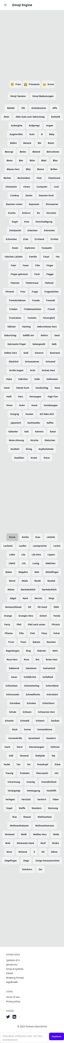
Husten (29, 414)
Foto (22, 291)
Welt (7, 843)
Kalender (13, 431)
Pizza (44, 633)
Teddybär (40, 755)
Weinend (9, 834)
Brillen (53, 169)
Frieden (13, 309)
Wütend (22, 851)
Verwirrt (41, 799)
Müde (25, 580)
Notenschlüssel (13, 607)
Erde (25, 239)
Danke (28, 195)
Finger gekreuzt (19, 274)
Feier (13, 265)
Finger (49, 265)
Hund (34, 405)
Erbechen (32, 230)
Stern (20, 746)
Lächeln (51, 537)
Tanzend (24, 755)
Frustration (15, 317)
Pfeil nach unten (36, 624)
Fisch (37, 274)
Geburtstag (10, 335)
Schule (12, 711)
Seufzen (55, 720)
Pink (32, 633)
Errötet (54, 239)
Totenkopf (42, 764)
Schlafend (48, 676)
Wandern (36, 808)
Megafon (23, 572)
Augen (49, 125)
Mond (12, 580)
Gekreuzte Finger (16, 344)
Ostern (43, 615)
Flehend (49, 282)
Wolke (55, 843)
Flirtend (9, 291)
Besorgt (9, 151)
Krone (12, 537)
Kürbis (25, 537)
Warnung (53, 808)
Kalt (26, 431)
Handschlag (42, 387)
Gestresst (55, 352)
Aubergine (16, 125)
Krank (34, 457)
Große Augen (16, 370)
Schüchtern (48, 703)
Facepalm (47, 247)
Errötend (39, 239)
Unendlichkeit (48, 781)
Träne (57, 764)
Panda (56, 615)
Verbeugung (33, 790)
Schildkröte (30, 676)
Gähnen (11, 326)
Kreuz (47, 457)
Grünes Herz (48, 370)
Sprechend (34, 738)
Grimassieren (32, 361)
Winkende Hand (25, 843)
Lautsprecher (40, 545)
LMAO (12, 563)
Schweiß (24, 720)
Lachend (7, 545)
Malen (8, 572)
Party (7, 624)
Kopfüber (19, 457)
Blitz (28, 169)
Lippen (51, 554)
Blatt (43, 160)
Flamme (15, 282)
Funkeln (32, 317)
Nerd (25, 598)
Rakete (36, 641)
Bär (39, 142)
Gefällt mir (28, 335)
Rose (26, 659)
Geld (25, 352)
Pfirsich (56, 624)
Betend (36, 151)
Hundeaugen (51, 405)
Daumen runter (14, 204)
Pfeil (19, 624)
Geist (57, 335)
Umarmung (14, 781)
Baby (51, 134)
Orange (8, 615)
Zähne (54, 851)
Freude (36, 300)
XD (42, 851)
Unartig (31, 781)
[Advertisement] (32, 44)
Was (14, 816)
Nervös (38, 598)
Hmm (9, 405)
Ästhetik (55, 116)
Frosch (51, 309)
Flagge (49, 274)
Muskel (51, 580)
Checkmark (54, 177)
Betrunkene (53, 151)
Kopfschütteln (46, 448)
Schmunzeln (12, 694)
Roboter (41, 650)
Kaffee (50, 422)
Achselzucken (38, 107)
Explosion (30, 247)
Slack (15, 729)
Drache (12, 212)
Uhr (57, 773)
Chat (39, 177)
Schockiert (52, 694)
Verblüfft (51, 790)
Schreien (31, 703)
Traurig (9, 773)
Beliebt (11, 107)
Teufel (7, 764)
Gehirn (44, 335)
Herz (20, 396)
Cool (56, 186)
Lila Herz (36, 554)
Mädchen (50, 563)
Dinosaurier (52, 204)
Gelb (54, 344)
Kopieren (56, 1036)
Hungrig (14, 414)
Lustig (35, 563)
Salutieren (31, 668)
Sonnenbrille (15, 738)
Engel (15, 221)
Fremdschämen (17, 300)
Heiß (8, 396)
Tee (53, 755)
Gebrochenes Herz (47, 326)
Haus (57, 387)
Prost (11, 641)
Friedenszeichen (32, 309)
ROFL (55, 650)
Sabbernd (14, 668)
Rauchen (51, 641)
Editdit (9, 973)
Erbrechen (49, 230)
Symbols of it (13, 960)
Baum (51, 142)
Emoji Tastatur (18, 96)
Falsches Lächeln (14, 256)
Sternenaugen (36, 746)
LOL (24, 563)
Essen (15, 247)
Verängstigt (14, 790)
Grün (32, 370)
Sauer (14, 676)
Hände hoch (22, 387)
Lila (23, 554)
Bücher (7, 177)
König (29, 448)
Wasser (27, 816)
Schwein (9, 720)
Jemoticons (12, 964)
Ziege (26, 860)
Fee (57, 256)
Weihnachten (45, 816)
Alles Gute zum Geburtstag (30, 116)
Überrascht (42, 773)
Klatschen (50, 440)
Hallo (37, 379)
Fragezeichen (51, 291)
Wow (9, 851)
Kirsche (34, 440)
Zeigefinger (11, 860)
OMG (56, 607)
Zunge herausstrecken (47, 860)
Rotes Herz (51, 659)
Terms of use (13, 997)
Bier (21, 160)
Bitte (32, 160)
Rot (37, 659)
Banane (27, 142)
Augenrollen (16, 134)
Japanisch (16, 422)
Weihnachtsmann (44, 825)
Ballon (13, 142)
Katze (53, 431)
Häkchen (23, 379)
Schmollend (52, 685)
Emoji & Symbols (14, 968)
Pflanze (9, 633)
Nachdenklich (28, 589)
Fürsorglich (49, 317)
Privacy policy (13, 1001)
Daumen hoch (46, 195)
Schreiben (15, 703)
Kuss (37, 537)
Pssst (23, 641)
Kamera (39, 431)
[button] (5, 5)
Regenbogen (12, 650)
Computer (42, 186)
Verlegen (10, 799)
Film (37, 265)
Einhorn (26, 212)
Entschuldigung (44, 221)
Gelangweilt (38, 344)
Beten (23, 151)
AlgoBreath (12, 982)
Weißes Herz (40, 834)
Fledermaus (32, 282)
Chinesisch (11, 186)
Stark (7, 746)
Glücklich (13, 361)
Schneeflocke (33, 694)
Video (56, 799)
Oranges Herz (25, 615)
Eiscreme (51, 212)
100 (23, 107)
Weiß (24, 834)
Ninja (51, 598)
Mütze (11, 589)
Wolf (43, 843)
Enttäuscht (15, 230)
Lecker (57, 545)
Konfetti (15, 448)
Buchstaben (24, 177)
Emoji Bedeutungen (43, 96)
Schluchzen (12, 685)
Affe (55, 107)
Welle (56, 834)
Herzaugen (35, 396)
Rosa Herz (12, 659)
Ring (28, 650)
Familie (33, 256)
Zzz (40, 869)
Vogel (9, 808)
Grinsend (50, 361)
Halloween (52, 379)
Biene (9, 160)
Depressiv (34, 204)
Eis (38, 212)
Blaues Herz (13, 169)
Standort (51, 738)
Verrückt (26, 799)
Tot (28, 764)
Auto (32, 134)
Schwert (40, 720)
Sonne (27, 729)
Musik (37, 580)
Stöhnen (55, 746)
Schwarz (27, 711)
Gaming (26, 326)
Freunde (50, 300)
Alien (6, 116)
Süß (11, 755)
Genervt (39, 352)
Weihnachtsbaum (19, 825)
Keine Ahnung (16, 440)
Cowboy (14, 195)
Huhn (22, 405)
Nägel (13, 598)
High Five (53, 396)
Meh (36, 572)
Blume (40, 169)
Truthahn (25, 773)
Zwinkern (27, 869)
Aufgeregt (34, 125)
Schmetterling (31, 685)
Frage (35, 291)
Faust (46, 256)
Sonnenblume (44, 729)
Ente (26, 221)
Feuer (26, 265)
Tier (18, 764)
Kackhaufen (33, 422)
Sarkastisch (49, 668)
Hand (7, 387)
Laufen (22, 545)
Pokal (56, 633)
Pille (21, 633)
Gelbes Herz (10, 352)
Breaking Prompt (15, 977)
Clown (26, 186)
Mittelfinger (52, 572)
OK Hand (42, 607)
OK (29, 607)
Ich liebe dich (47, 414)
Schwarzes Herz (46, 711)
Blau (55, 160)
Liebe (12, 554)
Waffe (22, 808)
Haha (9, 379)
